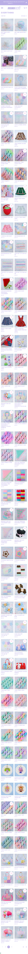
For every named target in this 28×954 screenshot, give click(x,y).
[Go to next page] (26, 947)
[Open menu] (2, 8)
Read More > (16, 3)
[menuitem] (14, 16)
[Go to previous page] (23, 947)
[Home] (14, 8)
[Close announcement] (26, 2)
